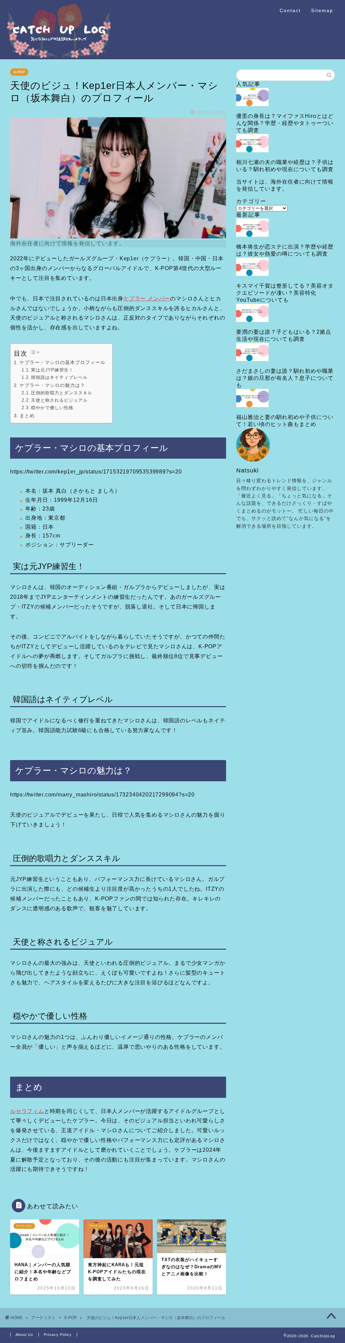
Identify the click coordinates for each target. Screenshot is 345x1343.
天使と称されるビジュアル (59, 400)
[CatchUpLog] (59, 56)
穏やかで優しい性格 (52, 407)
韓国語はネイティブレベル (59, 377)
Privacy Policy (58, 1335)
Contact (290, 10)
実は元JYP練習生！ (52, 369)
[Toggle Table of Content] (35, 352)
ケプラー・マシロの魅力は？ (52, 385)
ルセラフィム (27, 1111)
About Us (24, 1335)
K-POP (19, 72)
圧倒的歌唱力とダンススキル (61, 392)
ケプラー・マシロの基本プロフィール (62, 362)
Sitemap (322, 10)
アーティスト (43, 1317)
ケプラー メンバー (146, 298)
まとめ (27, 415)
